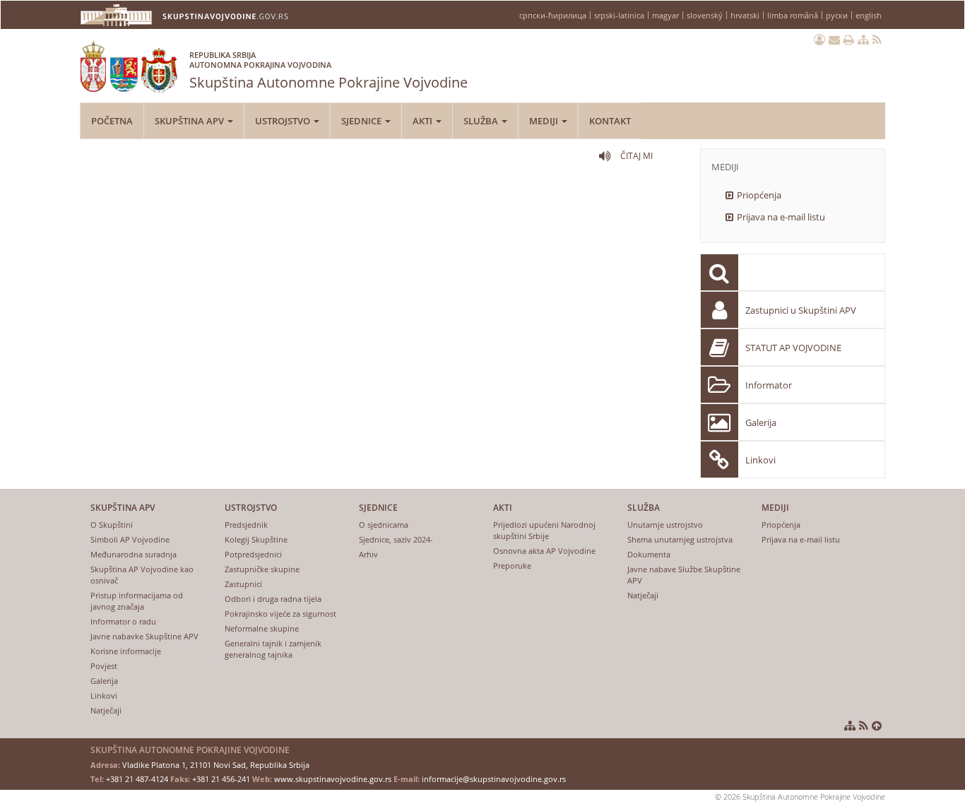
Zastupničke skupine (262, 569)
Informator (768, 385)
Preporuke (512, 565)
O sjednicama (383, 524)
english (869, 15)
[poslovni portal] (819, 39)
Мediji (544, 120)
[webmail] (834, 39)
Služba (481, 120)
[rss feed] (877, 39)
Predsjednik (246, 524)
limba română (792, 15)
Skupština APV (190, 120)
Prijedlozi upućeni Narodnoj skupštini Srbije (544, 530)
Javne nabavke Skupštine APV (144, 636)
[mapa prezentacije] (863, 39)
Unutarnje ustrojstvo (665, 524)
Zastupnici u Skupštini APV (800, 310)
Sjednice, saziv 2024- (396, 539)
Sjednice (362, 120)
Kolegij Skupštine (256, 539)
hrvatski (744, 15)
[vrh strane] (877, 725)
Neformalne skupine (262, 628)
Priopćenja (759, 195)
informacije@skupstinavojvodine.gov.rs (494, 779)
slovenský (705, 15)
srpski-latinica (619, 15)
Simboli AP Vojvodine (130, 539)
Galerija (760, 422)
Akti (423, 120)
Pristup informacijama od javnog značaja (136, 601)
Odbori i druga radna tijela (273, 598)
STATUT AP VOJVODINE (793, 347)
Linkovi (760, 460)
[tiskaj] (848, 39)
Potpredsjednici (253, 554)
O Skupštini (111, 524)
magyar (665, 15)
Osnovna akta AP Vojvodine (544, 550)
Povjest (103, 666)
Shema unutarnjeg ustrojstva (680, 539)
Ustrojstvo (283, 120)
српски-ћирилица (552, 15)
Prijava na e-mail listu (781, 217)
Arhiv (368, 554)
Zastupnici (243, 584)
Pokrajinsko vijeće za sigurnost (280, 613)
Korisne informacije (125, 651)
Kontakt (610, 120)
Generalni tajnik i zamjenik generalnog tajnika (273, 649)
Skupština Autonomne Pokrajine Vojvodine (328, 70)
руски (837, 15)
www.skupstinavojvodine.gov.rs (332, 779)
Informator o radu (123, 621)
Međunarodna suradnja (133, 554)
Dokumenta (648, 554)
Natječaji (106, 710)
